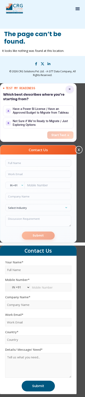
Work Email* (14, 314)
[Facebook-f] (36, 63)
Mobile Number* (17, 279)
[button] (77, 8)
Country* (11, 332)
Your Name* (14, 262)
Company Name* (17, 297)
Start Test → (60, 135)
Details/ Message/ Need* (23, 349)
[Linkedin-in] (49, 63)
